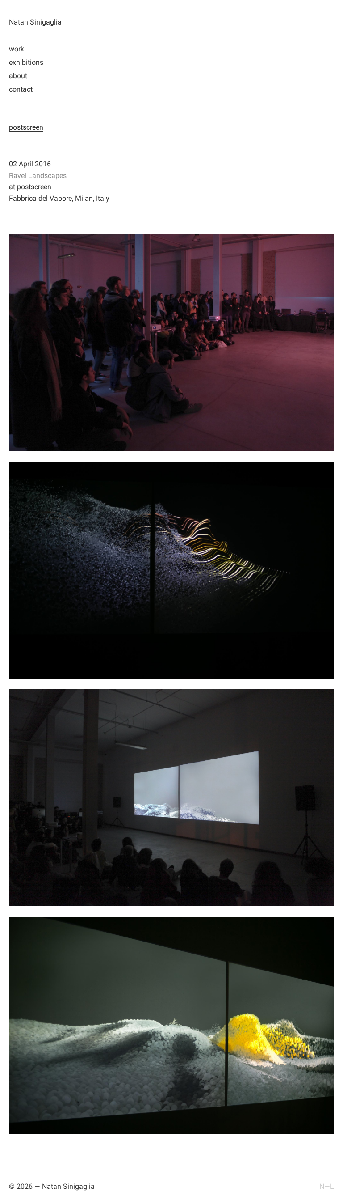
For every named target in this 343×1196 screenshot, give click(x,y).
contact (21, 89)
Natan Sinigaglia (35, 22)
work (16, 49)
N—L (326, 1186)
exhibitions (26, 62)
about (18, 76)
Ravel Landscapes (38, 175)
